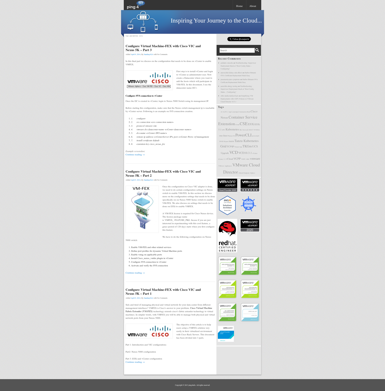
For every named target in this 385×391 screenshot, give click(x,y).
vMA (247, 159)
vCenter (254, 153)
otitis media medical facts (229, 95)
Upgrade (225, 152)
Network (245, 130)
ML (241, 130)
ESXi (251, 124)
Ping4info (136, 4)
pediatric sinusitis (227, 63)
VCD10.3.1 (245, 153)
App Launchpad (233, 112)
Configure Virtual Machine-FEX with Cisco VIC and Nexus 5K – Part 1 (163, 291)
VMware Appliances (225, 166)
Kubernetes (232, 129)
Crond (237, 124)
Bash (248, 112)
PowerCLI (243, 134)
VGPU (243, 159)
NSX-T (251, 130)
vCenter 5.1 (222, 159)
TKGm (247, 146)
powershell (255, 136)
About (252, 6)
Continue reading (135, 154)
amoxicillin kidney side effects (231, 72)
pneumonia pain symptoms (230, 79)
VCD (233, 152)
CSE (244, 123)
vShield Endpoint (243, 173)
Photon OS (231, 136)
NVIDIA (257, 130)
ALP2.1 (225, 112)
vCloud (229, 158)
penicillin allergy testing (229, 86)
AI (221, 112)
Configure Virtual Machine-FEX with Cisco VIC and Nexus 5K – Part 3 (163, 47)
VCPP (237, 158)
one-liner (223, 135)
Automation (243, 112)
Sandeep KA (148, 54)
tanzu (231, 141)
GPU (223, 130)
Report (226, 141)
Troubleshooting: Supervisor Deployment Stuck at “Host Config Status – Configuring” (238, 66)
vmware (255, 158)
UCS (255, 146)
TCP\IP (230, 146)
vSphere (252, 173)
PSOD (221, 141)
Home (239, 6)
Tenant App (238, 147)
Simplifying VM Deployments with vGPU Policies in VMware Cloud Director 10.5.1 (237, 98)
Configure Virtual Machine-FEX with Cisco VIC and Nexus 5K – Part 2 (163, 173)
